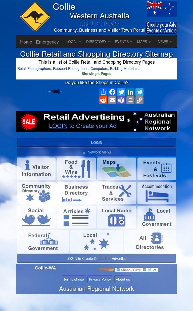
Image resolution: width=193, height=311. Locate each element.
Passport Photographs (70, 68)
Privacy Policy (100, 279)
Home (26, 41)
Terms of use (73, 279)
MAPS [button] (142, 41)
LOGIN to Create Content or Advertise (96, 258)
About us (123, 279)
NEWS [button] (163, 41)
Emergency (47, 41)
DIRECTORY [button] (96, 41)
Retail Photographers (34, 68)
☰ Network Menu (96, 151)
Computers (99, 68)
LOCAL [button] (72, 41)
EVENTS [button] (122, 41)
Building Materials (124, 68)
